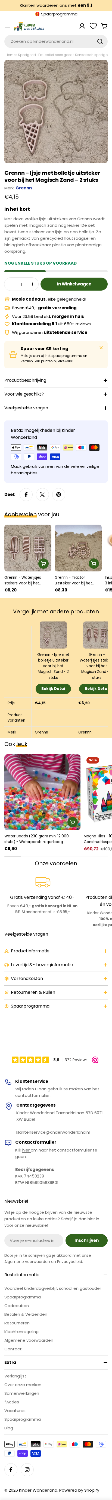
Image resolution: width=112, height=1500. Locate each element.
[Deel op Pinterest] (58, 494)
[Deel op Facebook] (26, 494)
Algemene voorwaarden (27, 1261)
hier (26, 1150)
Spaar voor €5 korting (44, 348)
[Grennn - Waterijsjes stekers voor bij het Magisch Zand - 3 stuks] (27, 548)
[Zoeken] (100, 41)
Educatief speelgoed (55, 54)
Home (10, 54)
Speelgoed (27, 54)
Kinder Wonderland (38, 1490)
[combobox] (56, 41)
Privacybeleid (69, 1261)
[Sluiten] (101, 348)
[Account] (82, 26)
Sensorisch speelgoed (93, 54)
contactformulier (32, 1095)
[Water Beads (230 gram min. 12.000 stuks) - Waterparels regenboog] (42, 792)
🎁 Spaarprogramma (56, 14)
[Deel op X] (42, 494)
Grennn (23, 188)
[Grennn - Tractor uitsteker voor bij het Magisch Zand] (78, 548)
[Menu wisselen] (7, 26)
